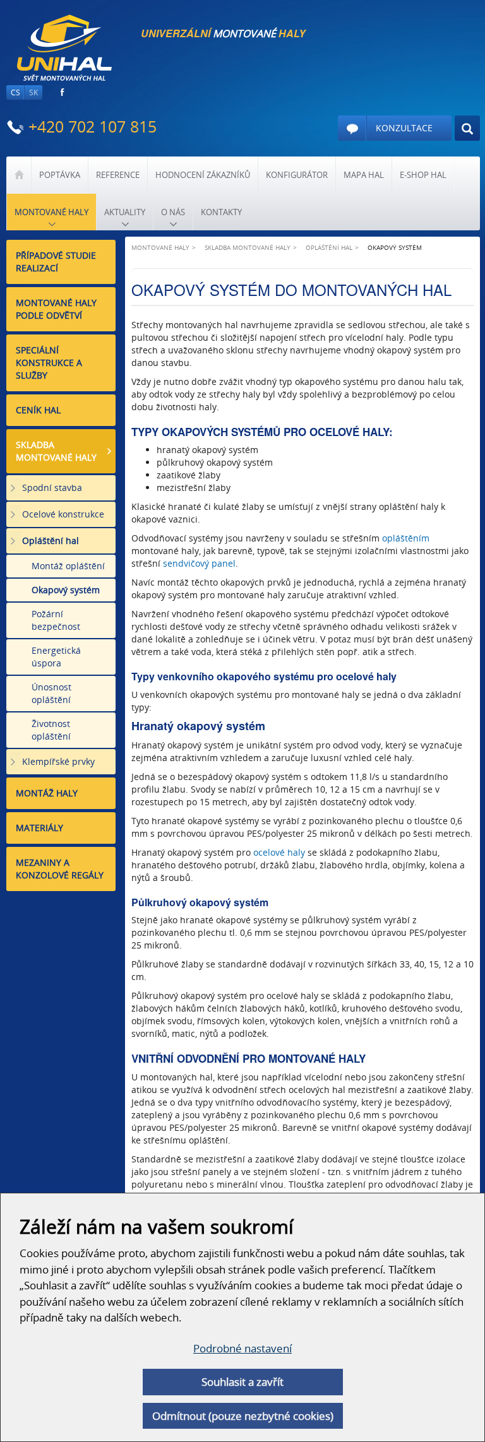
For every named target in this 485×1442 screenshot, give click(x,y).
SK (33, 92)
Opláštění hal (50, 541)
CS (15, 92)
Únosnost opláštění (51, 693)
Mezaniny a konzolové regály (60, 868)
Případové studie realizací (56, 261)
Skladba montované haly (56, 451)
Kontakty (221, 212)
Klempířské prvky (58, 761)
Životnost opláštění (51, 730)
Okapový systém (66, 590)
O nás (173, 212)
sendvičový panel (199, 563)
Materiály (39, 828)
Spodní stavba (52, 487)
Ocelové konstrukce (63, 514)
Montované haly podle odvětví (56, 309)
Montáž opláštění (68, 566)
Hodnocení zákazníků (202, 174)
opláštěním (405, 538)
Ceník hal (38, 410)
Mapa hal (364, 174)
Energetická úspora (56, 656)
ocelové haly (279, 852)
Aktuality (124, 212)
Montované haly (51, 212)
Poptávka (59, 174)
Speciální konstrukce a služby (49, 362)
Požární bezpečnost (56, 620)
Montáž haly (47, 793)
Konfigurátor (297, 174)
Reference (118, 174)
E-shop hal (423, 174)
